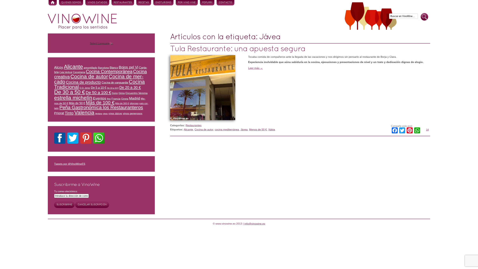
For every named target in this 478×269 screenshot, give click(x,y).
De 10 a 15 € (113, 88)
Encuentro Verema (136, 93)
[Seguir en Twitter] (72, 138)
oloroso (134, 103)
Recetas (144, 3)
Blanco (114, 67)
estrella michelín (73, 98)
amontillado (90, 67)
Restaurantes (123, 3)
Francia (115, 98)
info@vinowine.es (254, 223)
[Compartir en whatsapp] (99, 138)
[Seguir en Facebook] (59, 138)
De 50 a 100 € (98, 92)
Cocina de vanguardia (115, 82)
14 (427, 129)
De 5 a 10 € (98, 87)
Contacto (225, 3)
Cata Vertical (65, 72)
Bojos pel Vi (128, 67)
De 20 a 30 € (130, 87)
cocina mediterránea (227, 129)
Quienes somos (71, 3)
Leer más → (255, 68)
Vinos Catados (97, 3)
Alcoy (58, 67)
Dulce (115, 93)
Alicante (188, 129)
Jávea (244, 129)
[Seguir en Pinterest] (85, 138)
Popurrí (207, 3)
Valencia (84, 112)
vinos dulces (115, 113)
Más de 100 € (100, 102)
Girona (124, 98)
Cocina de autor (204, 129)
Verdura (98, 113)
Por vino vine (186, 3)
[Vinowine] (82, 28)
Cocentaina (79, 72)
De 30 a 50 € (69, 92)
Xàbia (271, 129)
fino (109, 99)
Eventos (99, 98)
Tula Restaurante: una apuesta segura (237, 49)
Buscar (424, 17)
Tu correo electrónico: (66, 191)
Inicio (52, 2)
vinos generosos (132, 113)
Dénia (122, 93)
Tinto (69, 113)
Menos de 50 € (258, 129)
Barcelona (103, 67)
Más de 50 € (77, 103)
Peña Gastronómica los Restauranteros (101, 107)
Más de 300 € (122, 103)
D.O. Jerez (85, 88)
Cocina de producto (83, 82)
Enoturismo (163, 3)
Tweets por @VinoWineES (69, 163)
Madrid (134, 98)
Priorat (59, 113)
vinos (105, 113)
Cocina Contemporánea (109, 71)
